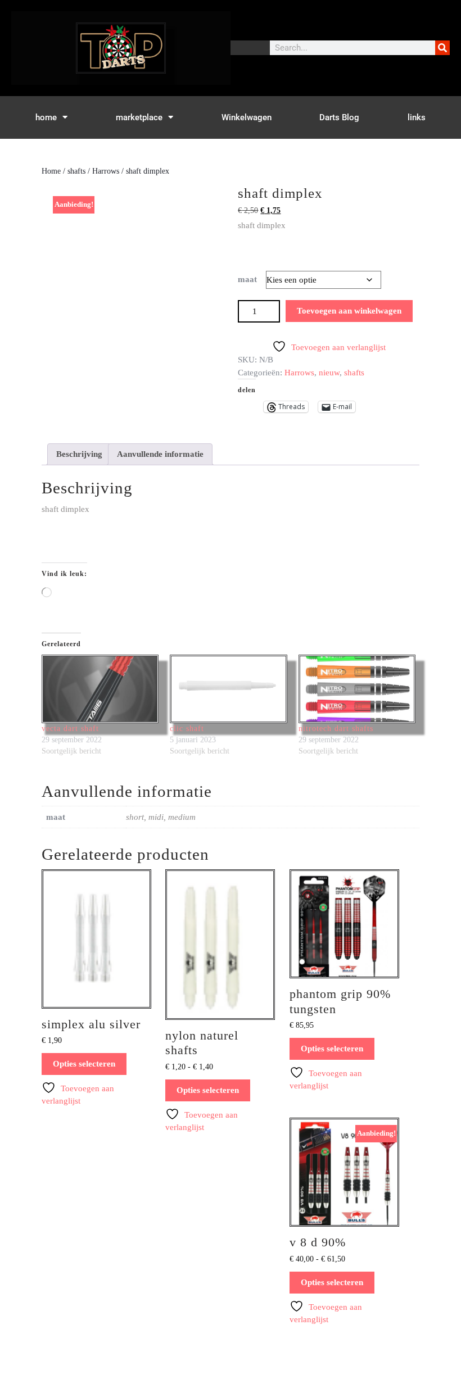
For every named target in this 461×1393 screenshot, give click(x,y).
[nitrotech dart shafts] (357, 689)
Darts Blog (339, 117)
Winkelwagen (247, 117)
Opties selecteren (84, 1063)
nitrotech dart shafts (336, 728)
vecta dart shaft (70, 728)
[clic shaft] (228, 689)
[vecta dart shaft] (100, 689)
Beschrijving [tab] (79, 454)
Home (51, 171)
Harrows (105, 171)
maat (247, 279)
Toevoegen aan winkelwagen (349, 310)
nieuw (329, 372)
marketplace (139, 117)
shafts (76, 171)
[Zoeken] (442, 47)
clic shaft (187, 728)
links (417, 117)
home (46, 117)
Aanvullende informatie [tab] (160, 454)
